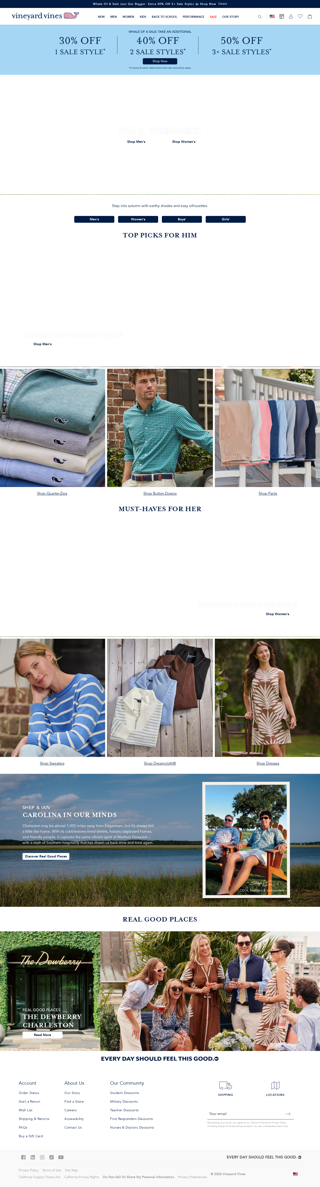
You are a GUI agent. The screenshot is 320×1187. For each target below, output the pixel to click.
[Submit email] (288, 1113)
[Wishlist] (300, 16)
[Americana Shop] (272, 16)
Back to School (164, 16)
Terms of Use (51, 1170)
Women (128, 16)
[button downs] (160, 434)
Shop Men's (136, 141)
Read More (42, 1034)
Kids (143, 16)
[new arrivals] (160, 134)
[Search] (260, 16)
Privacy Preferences (192, 1177)
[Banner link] (160, 50)
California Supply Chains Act (39, 1177)
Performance (193, 16)
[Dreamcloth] (160, 704)
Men (113, 16)
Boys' (182, 219)
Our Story (230, 16)
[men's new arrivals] (160, 307)
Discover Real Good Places (46, 856)
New (101, 16)
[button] (306, 1174)
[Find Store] (281, 16)
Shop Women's (183, 141)
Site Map (71, 1170)
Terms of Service (260, 1122)
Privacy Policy (279, 1122)
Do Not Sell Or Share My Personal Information (138, 1177)
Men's (94, 219)
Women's (138, 219)
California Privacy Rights (81, 1177)
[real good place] (160, 991)
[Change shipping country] (295, 1174)
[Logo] (45, 16)
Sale (213, 16)
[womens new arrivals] (160, 577)
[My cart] (310, 16)
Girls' (226, 219)
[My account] (291, 16)
